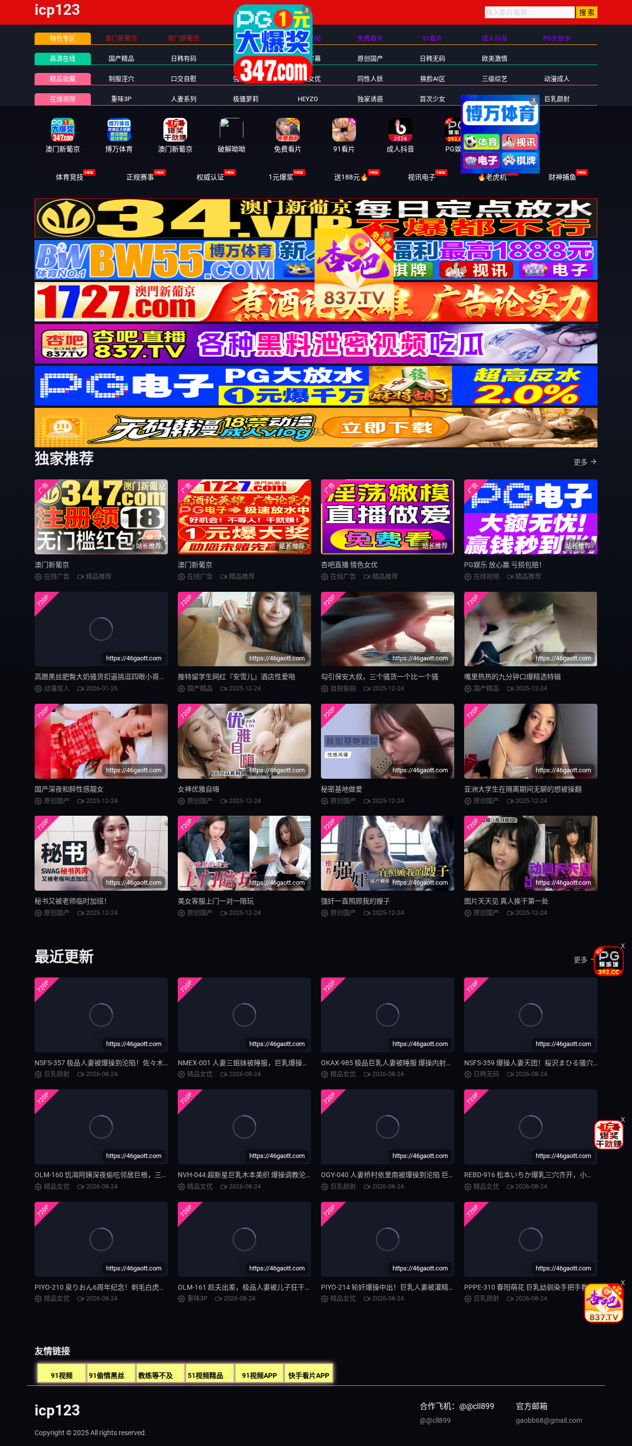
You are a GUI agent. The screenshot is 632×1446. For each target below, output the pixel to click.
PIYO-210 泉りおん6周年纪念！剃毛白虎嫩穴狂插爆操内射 (124, 1287)
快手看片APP (308, 1375)
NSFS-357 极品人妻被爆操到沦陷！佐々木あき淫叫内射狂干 (127, 1063)
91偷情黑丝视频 (113, 1375)
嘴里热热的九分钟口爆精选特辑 (512, 677)
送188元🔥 (351, 177)
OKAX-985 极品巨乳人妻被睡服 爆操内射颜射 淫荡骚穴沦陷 (412, 1063)
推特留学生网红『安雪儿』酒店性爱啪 (236, 677)
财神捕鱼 (562, 177)
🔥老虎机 (492, 177)
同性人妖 (370, 78)
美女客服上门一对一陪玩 (216, 901)
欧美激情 (495, 58)
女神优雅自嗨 (198, 789)
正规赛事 (140, 177)
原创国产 (370, 58)
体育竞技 (69, 177)
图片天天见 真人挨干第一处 (506, 901)
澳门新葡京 (52, 565)
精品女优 (308, 78)
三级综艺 (495, 78)
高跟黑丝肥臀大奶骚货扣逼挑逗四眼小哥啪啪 (104, 677)
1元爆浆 (281, 177)
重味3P (121, 99)
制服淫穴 (121, 78)
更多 (581, 462)
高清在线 (63, 58)
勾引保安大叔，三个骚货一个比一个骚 (379, 677)
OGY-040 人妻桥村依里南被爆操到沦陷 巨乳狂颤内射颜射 (409, 1175)
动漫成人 (557, 78)
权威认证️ (210, 177)
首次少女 (432, 99)
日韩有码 (184, 58)
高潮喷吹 (495, 99)
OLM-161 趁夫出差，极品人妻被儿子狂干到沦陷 (251, 1287)
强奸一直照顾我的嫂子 (355, 901)
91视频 (62, 1375)
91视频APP (259, 1375)
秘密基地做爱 (341, 789)
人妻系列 (184, 99)
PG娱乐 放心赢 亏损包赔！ (505, 565)
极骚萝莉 (246, 99)
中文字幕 (308, 58)
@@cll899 (435, 1420)
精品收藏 (63, 78)
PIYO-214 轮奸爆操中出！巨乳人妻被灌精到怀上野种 (402, 1287)
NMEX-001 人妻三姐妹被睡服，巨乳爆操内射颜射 (254, 1063)
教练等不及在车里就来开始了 (183, 1375)
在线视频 (63, 99)
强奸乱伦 (246, 78)
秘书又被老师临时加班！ (73, 901)
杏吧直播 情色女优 (349, 565)
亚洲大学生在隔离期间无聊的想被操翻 (523, 789)
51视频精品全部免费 (219, 1375)
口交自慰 (184, 78)
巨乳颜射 (557, 99)
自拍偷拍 (246, 58)
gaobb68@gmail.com (549, 1420)
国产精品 (121, 58)
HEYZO (308, 99)
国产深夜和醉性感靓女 (69, 789)
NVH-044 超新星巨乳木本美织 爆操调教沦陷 (245, 1175)
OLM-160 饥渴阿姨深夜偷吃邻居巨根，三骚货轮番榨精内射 (126, 1175)
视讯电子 (421, 177)
